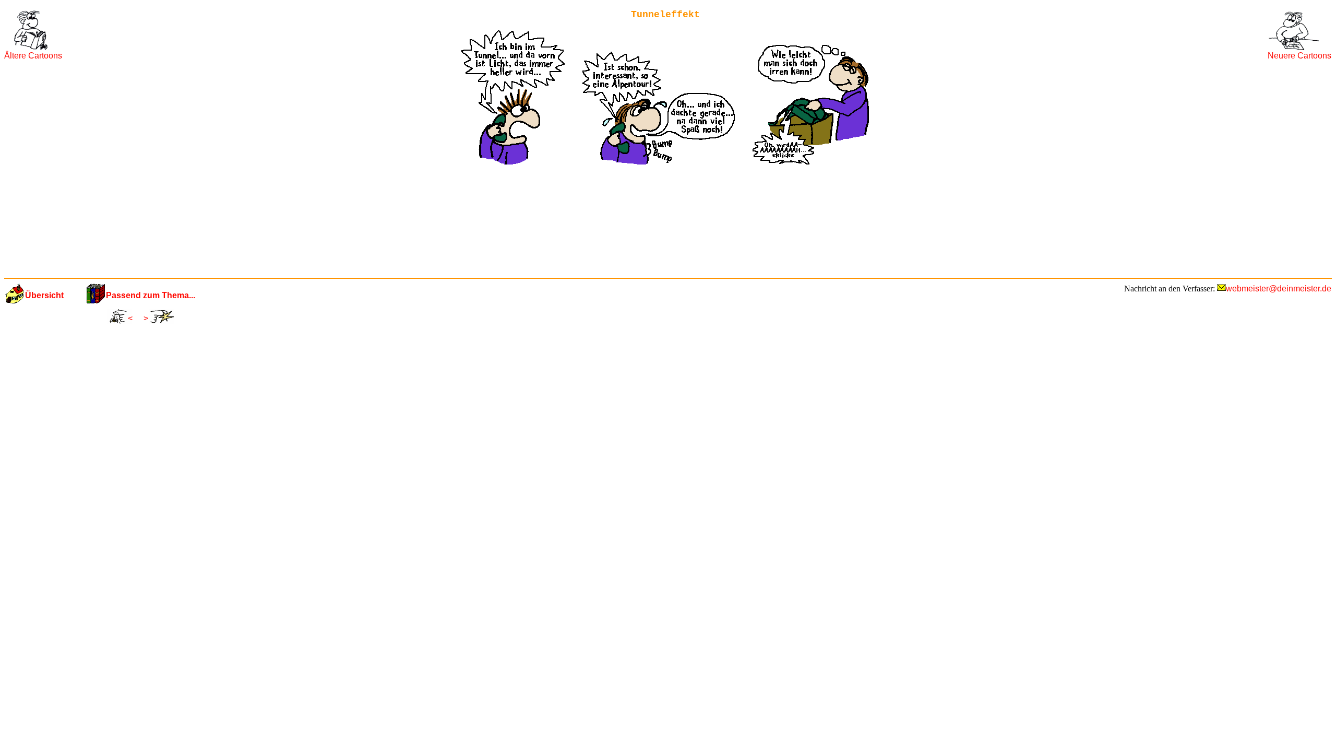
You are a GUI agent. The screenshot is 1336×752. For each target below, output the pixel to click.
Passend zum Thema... (150, 295)
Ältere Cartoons (33, 55)
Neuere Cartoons (1299, 55)
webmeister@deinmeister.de (1278, 288)
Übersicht (44, 295)
